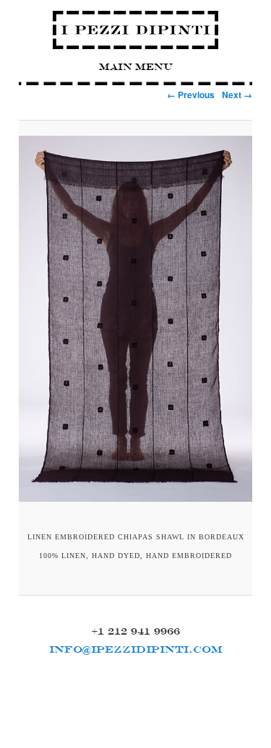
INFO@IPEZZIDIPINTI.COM (136, 649)
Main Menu (136, 66)
